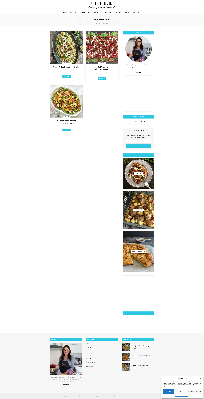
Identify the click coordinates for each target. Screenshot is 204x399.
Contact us (88, 351)
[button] (201, 378)
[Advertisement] (138, 95)
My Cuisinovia (85, 12)
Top (153, 396)
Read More (138, 72)
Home (65, 12)
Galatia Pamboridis (64, 69)
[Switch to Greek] (138, 11)
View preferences (194, 391)
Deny (180, 391)
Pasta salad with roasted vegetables (66, 67)
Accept (168, 391)
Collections (107, 12)
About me (73, 12)
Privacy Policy (185, 396)
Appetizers (67, 62)
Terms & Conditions (91, 362)
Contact (127, 12)
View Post (67, 76)
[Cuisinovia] (102, 5)
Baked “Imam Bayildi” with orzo (141, 356)
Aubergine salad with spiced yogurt (142, 346)
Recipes (95, 12)
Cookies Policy (178, 396)
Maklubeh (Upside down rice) (140, 366)
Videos (118, 12)
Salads (67, 116)
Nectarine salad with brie (66, 121)
